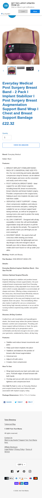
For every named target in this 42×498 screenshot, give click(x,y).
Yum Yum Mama (24, 491)
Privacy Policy (19, 449)
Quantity (5, 133)
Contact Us (8, 438)
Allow (35, 11)
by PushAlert (6, 14)
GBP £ (20, 464)
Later (23, 11)
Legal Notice (8, 449)
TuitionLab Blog (9, 424)
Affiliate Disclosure (10, 447)
